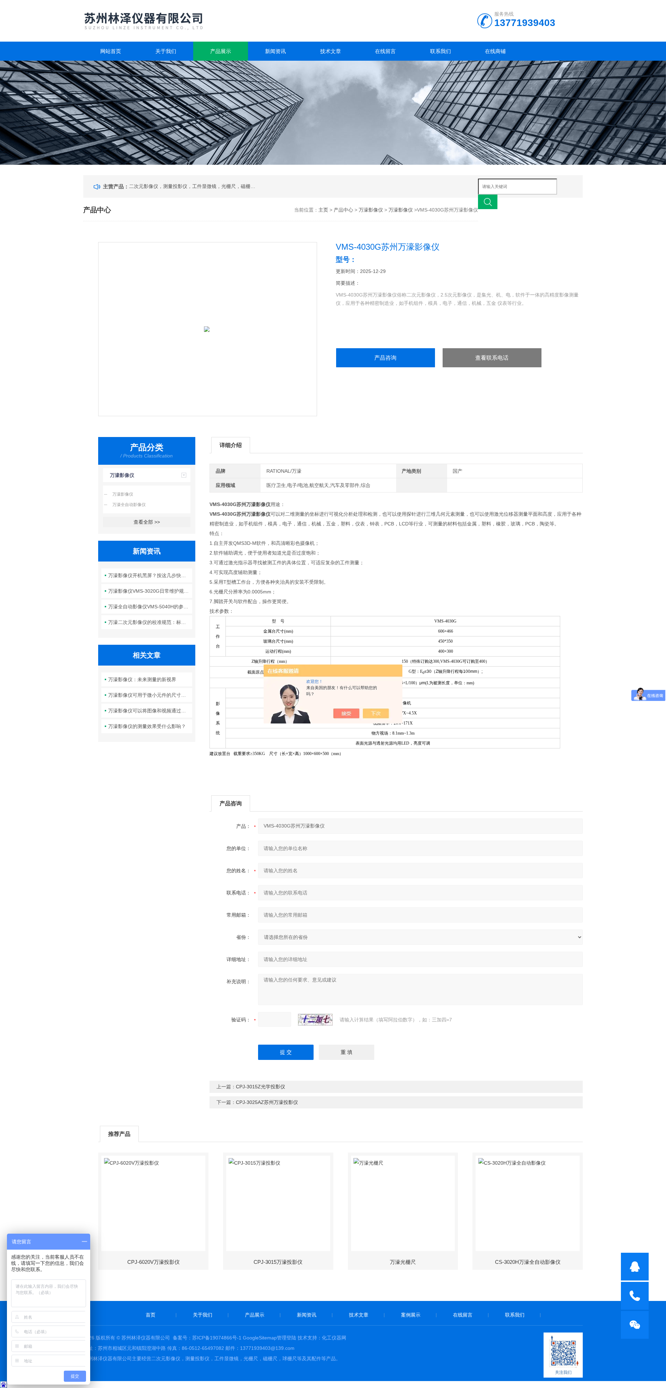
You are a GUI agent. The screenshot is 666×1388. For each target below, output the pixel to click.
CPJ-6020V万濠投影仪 (153, 1262)
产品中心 (343, 210)
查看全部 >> (147, 522)
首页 (150, 1315)
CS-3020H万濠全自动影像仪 (528, 1262)
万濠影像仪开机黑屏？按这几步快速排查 (150, 575)
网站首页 (110, 51)
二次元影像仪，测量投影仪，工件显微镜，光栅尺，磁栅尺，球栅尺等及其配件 (193, 186)
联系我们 (440, 51)
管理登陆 (286, 1337)
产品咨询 (385, 358)
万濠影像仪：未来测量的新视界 (142, 679)
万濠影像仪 (371, 210)
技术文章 (330, 51)
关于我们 (165, 51)
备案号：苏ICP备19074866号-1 (207, 1337)
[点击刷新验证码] (315, 1020)
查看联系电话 (492, 358)
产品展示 (220, 51)
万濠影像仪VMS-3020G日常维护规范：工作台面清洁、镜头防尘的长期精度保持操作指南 (150, 591)
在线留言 (385, 51)
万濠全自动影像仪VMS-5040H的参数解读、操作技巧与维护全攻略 (150, 606)
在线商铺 (495, 51)
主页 (323, 210)
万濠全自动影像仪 (129, 504)
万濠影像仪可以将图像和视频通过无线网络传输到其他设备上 (150, 710)
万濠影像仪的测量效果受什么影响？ (147, 726)
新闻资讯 (275, 51)
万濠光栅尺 (403, 1262)
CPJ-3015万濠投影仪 (278, 1262)
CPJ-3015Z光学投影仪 (260, 1086)
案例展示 (410, 1315)
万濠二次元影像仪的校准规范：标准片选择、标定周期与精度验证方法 (150, 622)
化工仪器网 (334, 1337)
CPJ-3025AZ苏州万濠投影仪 (267, 1102)
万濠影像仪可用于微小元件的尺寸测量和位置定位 (150, 695)
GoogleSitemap (260, 1337)
